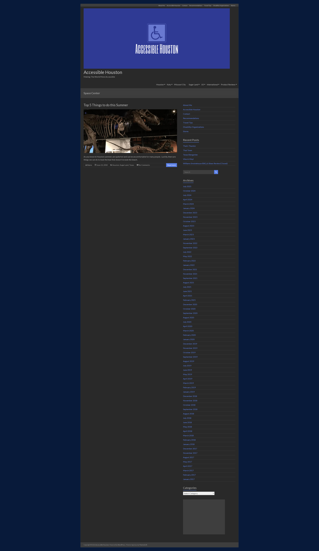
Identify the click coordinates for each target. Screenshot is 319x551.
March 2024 (188, 204)
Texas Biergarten (190, 154)
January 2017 (189, 479)
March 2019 (188, 383)
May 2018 (187, 427)
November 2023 (190, 217)
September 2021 (190, 278)
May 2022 (187, 256)
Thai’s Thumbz (189, 146)
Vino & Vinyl (188, 159)
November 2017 (190, 453)
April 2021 (187, 295)
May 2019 (187, 374)
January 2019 (189, 392)
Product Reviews (228, 84)
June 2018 (187, 422)
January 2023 (189, 239)
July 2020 (187, 322)
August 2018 (188, 413)
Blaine (89, 165)
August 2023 (188, 225)
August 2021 (188, 282)
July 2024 (187, 195)
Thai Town (187, 150)
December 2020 (190, 304)
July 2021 (187, 287)
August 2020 (188, 317)
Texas (131, 165)
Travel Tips (207, 5)
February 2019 (189, 387)
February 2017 (189, 475)
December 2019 (190, 343)
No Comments (144, 165)
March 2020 (188, 330)
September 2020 (190, 313)
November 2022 (190, 243)
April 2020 (187, 326)
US (202, 84)
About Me (161, 5)
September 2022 (190, 247)
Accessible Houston (173, 5)
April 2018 (187, 431)
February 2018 (189, 440)
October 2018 (189, 405)
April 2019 (187, 378)
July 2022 (187, 252)
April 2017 (187, 466)
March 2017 (188, 470)
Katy (169, 84)
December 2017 (190, 448)
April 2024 (187, 199)
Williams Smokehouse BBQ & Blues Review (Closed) (205, 163)
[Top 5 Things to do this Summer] (130, 110)
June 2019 (187, 370)
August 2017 (188, 457)
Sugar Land (193, 84)
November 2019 (190, 348)
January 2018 (189, 444)
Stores (233, 5)
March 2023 (188, 234)
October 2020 (189, 309)
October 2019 (189, 352)
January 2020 (189, 339)
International (212, 84)
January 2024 (189, 208)
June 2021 (187, 291)
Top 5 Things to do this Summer (106, 105)
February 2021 (189, 300)
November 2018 (190, 400)
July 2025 (187, 186)
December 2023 (190, 212)
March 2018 (188, 435)
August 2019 (188, 361)
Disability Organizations (221, 5)
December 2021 (190, 269)
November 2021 (190, 274)
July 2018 (187, 418)
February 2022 (189, 260)
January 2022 (189, 265)
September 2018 (190, 409)
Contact (184, 5)
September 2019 (190, 357)
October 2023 (189, 221)
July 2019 (187, 365)
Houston (160, 84)
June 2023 (187, 230)
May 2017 (187, 461)
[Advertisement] (204, 516)
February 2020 (189, 335)
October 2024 (189, 191)
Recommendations (195, 5)
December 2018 (190, 396)
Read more (171, 165)
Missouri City (180, 84)
